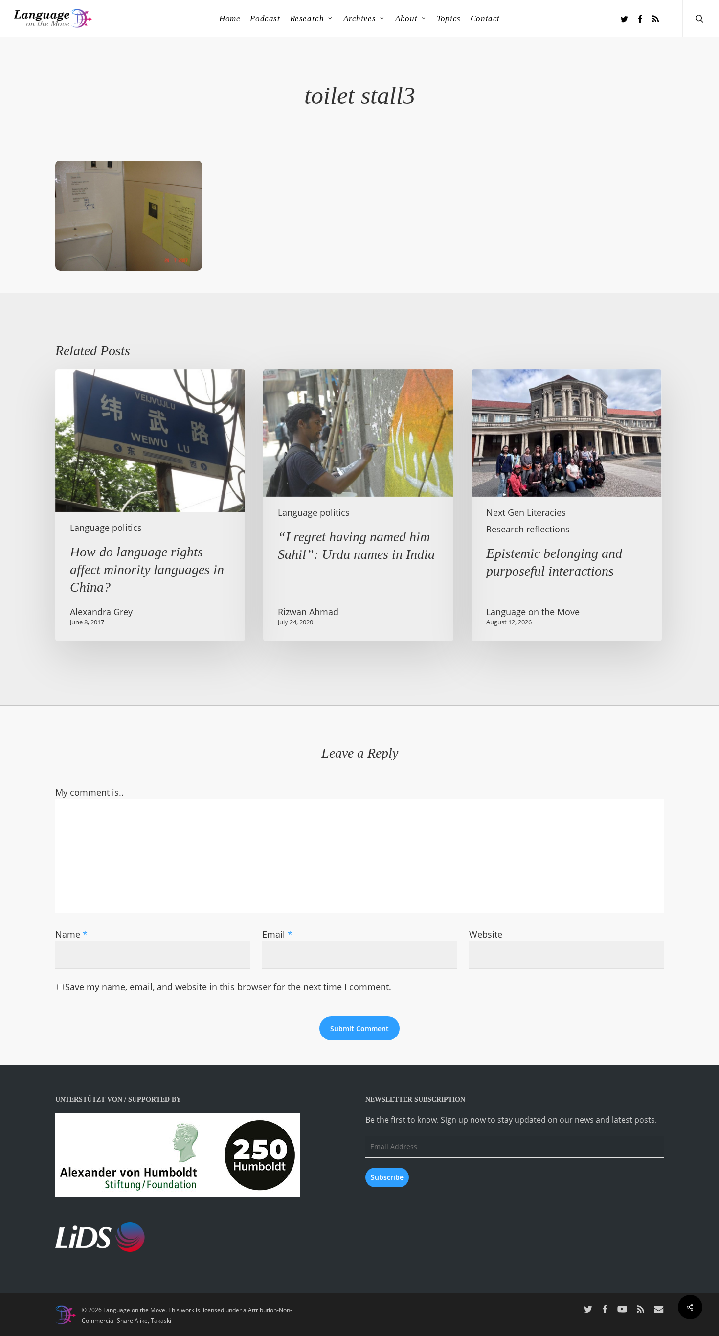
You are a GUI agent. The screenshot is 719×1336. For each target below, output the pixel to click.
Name (71, 934)
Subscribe (387, 1177)
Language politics (106, 527)
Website (485, 934)
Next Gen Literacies (526, 512)
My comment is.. (89, 792)
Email (277, 934)
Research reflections (528, 529)
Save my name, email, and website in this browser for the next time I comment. (228, 986)
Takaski (161, 1320)
